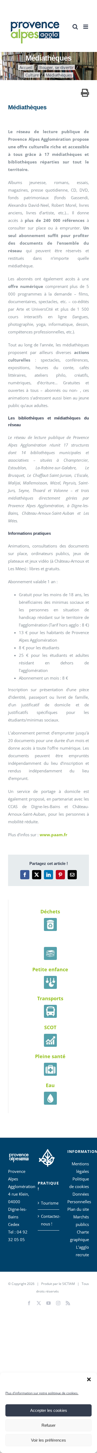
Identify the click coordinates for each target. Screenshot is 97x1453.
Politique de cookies (79, 1182)
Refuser (48, 1425)
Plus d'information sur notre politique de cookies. (41, 1393)
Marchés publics (81, 1220)
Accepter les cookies (48, 1410)
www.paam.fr (54, 834)
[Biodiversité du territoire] (47, 1157)
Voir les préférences (48, 1440)
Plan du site (78, 1209)
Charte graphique (79, 1235)
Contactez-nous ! (49, 1219)
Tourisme (49, 1203)
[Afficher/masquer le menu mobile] (86, 26)
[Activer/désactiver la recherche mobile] (75, 26)
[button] (89, 1379)
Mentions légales (80, 1167)
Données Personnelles (78, 1197)
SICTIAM (68, 1283)
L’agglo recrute (82, 1250)
